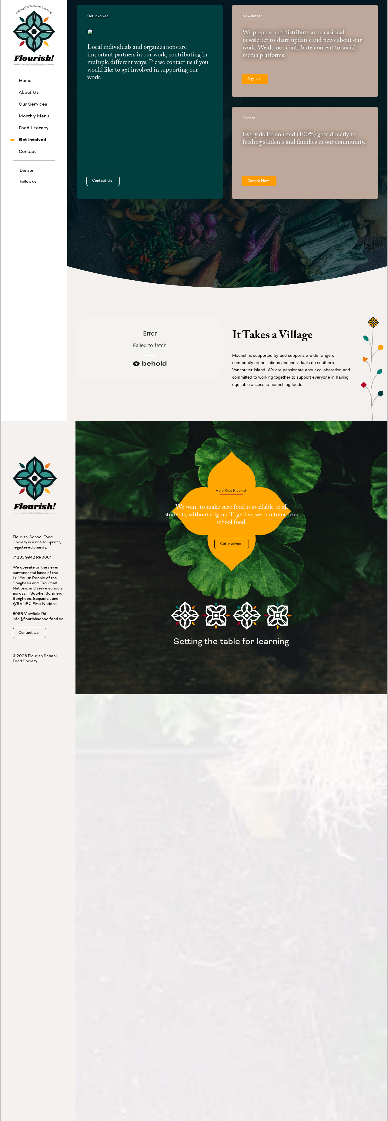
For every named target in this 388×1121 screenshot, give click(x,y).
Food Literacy (33, 128)
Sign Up (255, 79)
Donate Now (259, 181)
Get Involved (32, 140)
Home (25, 80)
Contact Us (103, 180)
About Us (29, 92)
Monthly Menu (34, 116)
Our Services (33, 104)
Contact (27, 151)
